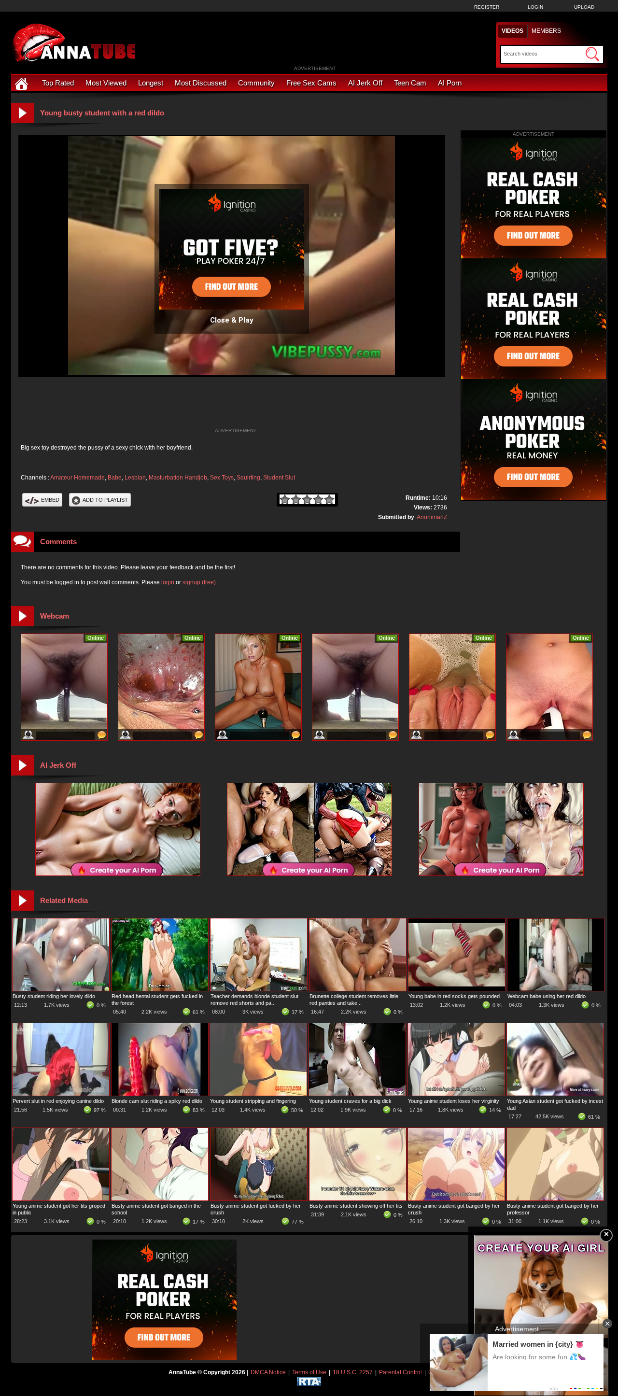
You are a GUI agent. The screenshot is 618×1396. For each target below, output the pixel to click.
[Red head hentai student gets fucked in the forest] (160, 989)
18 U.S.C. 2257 (353, 1372)
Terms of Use (309, 1372)
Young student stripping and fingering (253, 1101)
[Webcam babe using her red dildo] (555, 989)
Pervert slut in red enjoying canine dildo (58, 1101)
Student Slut (279, 477)
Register (486, 7)
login (167, 582)
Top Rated (58, 83)
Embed (50, 500)
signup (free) (199, 582)
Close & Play (231, 320)
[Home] (22, 83)
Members (546, 31)
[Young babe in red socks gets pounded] (456, 989)
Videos (512, 31)
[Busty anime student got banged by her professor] (555, 1198)
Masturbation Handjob (178, 477)
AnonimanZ (432, 517)
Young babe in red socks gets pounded (454, 996)
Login (535, 7)
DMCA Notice (268, 1372)
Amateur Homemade (77, 477)
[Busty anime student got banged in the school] (160, 1198)
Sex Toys (222, 477)
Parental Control (400, 1372)
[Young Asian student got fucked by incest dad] (555, 1093)
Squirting (248, 477)
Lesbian (135, 477)
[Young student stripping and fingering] (258, 1093)
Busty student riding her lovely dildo (54, 996)
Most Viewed (105, 83)
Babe (115, 477)
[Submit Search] (592, 54)
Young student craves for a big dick (350, 1101)
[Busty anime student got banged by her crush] (456, 1198)
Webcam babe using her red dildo (546, 996)
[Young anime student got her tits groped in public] (61, 1198)
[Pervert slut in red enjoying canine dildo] (61, 1093)
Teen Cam (410, 83)
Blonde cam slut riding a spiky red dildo (157, 1101)
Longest (150, 83)
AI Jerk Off (365, 83)
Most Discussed (200, 83)
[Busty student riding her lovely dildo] (61, 989)
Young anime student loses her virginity (453, 1101)
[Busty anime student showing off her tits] (357, 1198)
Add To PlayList (105, 500)
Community (256, 83)
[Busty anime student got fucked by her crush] (259, 1198)
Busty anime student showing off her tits (356, 1206)
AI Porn (450, 83)
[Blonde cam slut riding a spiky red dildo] (160, 1093)
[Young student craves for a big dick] (357, 1093)
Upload (584, 7)
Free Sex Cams (311, 83)
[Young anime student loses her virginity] (456, 1093)
